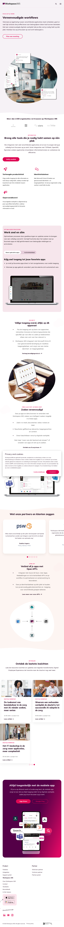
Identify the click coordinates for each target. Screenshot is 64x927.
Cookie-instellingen (39, 472)
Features (5, 869)
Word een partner (37, 869)
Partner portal (36, 875)
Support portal (7, 875)
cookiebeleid (13, 468)
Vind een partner (37, 872)
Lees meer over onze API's (31, 594)
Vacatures (6, 886)
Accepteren (53, 472)
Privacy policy (30, 923)
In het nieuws (7, 892)
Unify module (11, 159)
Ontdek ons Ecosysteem (31, 447)
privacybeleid (52, 463)
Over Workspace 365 (9, 881)
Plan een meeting (12, 36)
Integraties (6, 872)
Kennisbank (6, 889)
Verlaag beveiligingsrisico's (31, 353)
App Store (23, 801)
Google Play (40, 801)
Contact (5, 884)
